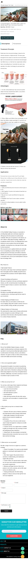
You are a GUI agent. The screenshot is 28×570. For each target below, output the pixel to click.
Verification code (6, 505)
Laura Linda (22, 556)
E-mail (16, 482)
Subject (3, 488)
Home (16, 5)
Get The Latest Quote (7, 38)
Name (3, 482)
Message (3, 493)
